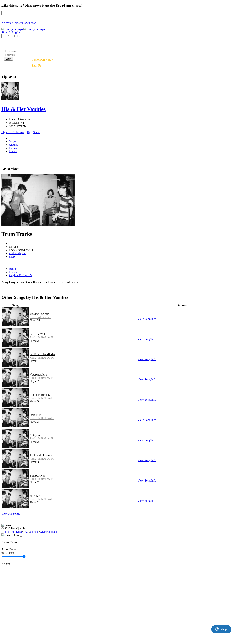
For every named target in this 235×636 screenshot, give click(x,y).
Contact (34, 531)
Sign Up (36, 65)
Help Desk (16, 531)
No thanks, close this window (18, 22)
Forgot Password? (42, 59)
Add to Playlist (17, 253)
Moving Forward (39, 313)
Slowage (35, 495)
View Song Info (147, 318)
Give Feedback (48, 531)
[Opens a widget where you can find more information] (221, 629)
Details (13, 268)
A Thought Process (41, 455)
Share (36, 132)
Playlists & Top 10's (20, 275)
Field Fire (35, 414)
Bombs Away (37, 475)
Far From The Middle (42, 354)
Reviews (14, 272)
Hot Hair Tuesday (40, 394)
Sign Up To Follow (12, 132)
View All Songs (10, 513)
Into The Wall (38, 334)
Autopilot (35, 435)
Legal (26, 531)
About (5, 531)
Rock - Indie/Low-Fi (42, 337)
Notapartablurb (38, 374)
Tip (28, 132)
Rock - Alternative (40, 317)
